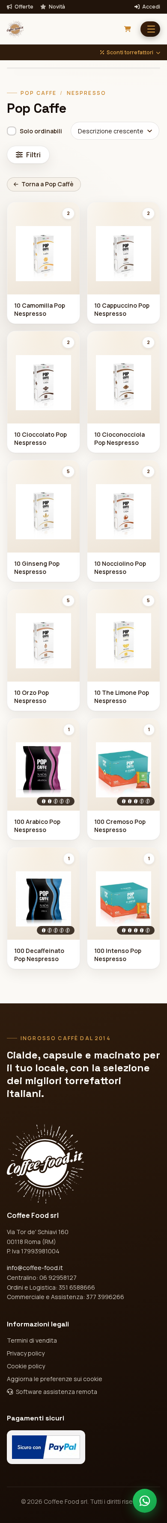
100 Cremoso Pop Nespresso (120, 825)
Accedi (150, 6)
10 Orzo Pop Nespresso (31, 696)
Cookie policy (26, 1366)
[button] (150, 29)
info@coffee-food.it (35, 1268)
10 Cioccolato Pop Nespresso (40, 438)
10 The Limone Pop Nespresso (121, 696)
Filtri (33, 154)
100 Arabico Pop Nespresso (37, 825)
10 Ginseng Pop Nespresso (37, 567)
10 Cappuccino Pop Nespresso (121, 309)
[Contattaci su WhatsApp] (145, 1501)
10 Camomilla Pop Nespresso (39, 309)
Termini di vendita (32, 1340)
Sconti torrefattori (130, 52)
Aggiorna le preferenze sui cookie (54, 1379)
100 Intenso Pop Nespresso (117, 955)
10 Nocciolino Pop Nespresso (120, 567)
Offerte (23, 6)
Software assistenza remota (56, 1392)
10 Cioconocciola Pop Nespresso (119, 438)
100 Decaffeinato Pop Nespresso (39, 955)
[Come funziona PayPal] (46, 1447)
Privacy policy (26, 1353)
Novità (56, 6)
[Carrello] (127, 29)
